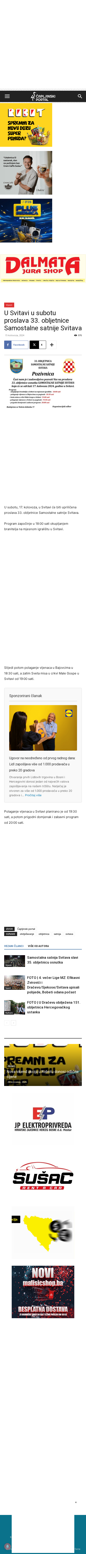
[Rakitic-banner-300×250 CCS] (26, 193)
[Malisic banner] (43, 1317)
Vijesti (9, 304)
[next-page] (13, 1023)
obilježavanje (27, 933)
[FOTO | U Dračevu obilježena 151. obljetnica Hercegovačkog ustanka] (14, 1007)
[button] (7, 96)
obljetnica (44, 933)
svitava (69, 933)
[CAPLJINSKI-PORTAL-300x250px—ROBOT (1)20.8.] (26, 145)
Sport (8, 987)
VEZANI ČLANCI (14, 946)
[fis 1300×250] (26, 220)
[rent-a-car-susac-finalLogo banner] (43, 1201)
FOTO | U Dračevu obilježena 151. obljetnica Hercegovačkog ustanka (53, 1007)
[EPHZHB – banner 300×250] (43, 1144)
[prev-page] (6, 1023)
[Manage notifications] (7, 1546)
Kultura (9, 1012)
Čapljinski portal (26, 928)
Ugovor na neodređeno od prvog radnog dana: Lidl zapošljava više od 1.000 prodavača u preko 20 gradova (42, 764)
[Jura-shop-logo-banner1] (43, 282)
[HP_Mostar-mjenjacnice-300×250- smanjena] (43, 1258)
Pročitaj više (33, 795)
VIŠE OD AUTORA (38, 946)
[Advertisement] (43, 45)
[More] (52, 345)
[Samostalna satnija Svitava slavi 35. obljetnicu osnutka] (14, 961)
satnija (57, 933)
